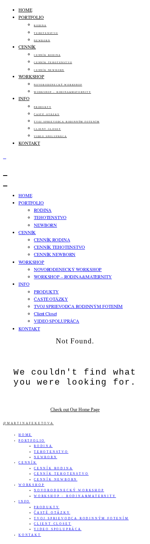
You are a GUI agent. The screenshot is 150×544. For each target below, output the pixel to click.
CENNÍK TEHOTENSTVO (53, 62)
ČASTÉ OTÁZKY (47, 114)
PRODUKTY (42, 107)
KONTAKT (29, 143)
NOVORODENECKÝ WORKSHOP (58, 85)
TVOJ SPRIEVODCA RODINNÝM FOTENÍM (67, 122)
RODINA (40, 25)
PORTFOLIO (31, 17)
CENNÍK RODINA (47, 55)
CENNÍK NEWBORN (49, 70)
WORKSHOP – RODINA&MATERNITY (62, 92)
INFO (24, 98)
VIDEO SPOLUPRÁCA (50, 136)
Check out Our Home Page (75, 409)
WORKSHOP (31, 76)
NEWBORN (42, 40)
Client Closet (47, 129)
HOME (25, 10)
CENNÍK (27, 47)
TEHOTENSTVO (46, 33)
